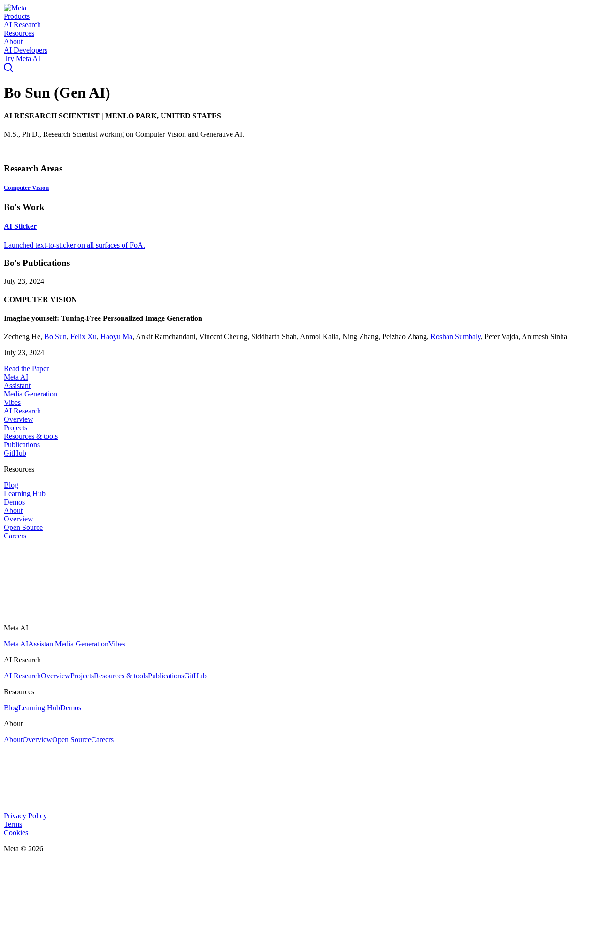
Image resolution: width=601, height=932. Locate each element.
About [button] (13, 42)
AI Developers (25, 50)
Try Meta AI (22, 58)
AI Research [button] (22, 25)
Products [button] (17, 16)
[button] (15, 8)
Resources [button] (19, 33)
